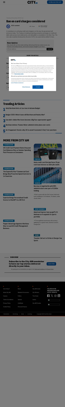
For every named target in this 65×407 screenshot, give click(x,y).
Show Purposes (26, 86)
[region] (32, 74)
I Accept (38, 86)
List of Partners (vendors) (17, 82)
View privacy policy (19, 73)
